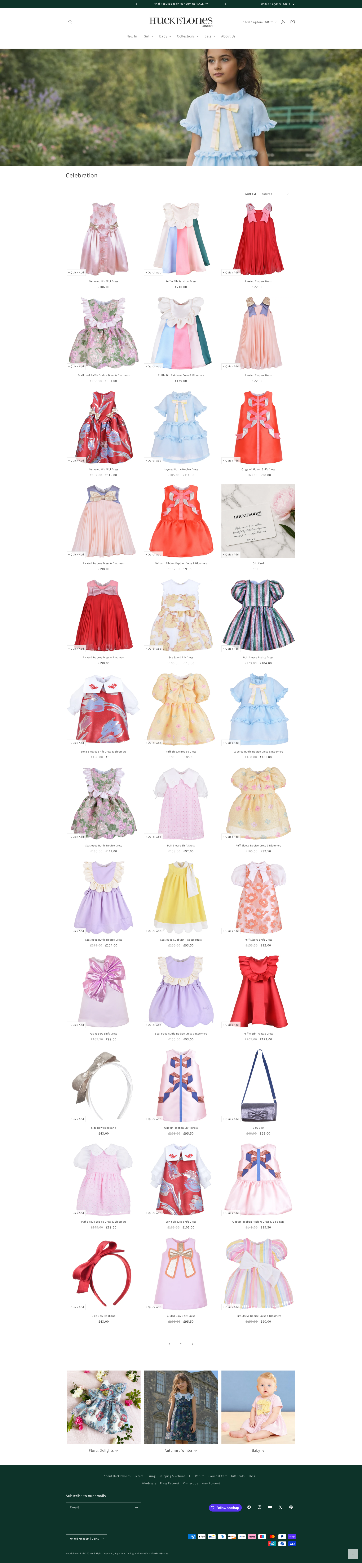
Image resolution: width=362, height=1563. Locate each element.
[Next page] (192, 1344)
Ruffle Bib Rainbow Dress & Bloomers (181, 375)
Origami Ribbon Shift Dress (258, 469)
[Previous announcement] (136, 4)
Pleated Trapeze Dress (258, 281)
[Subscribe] (136, 1507)
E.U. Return (196, 1476)
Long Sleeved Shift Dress (181, 1221)
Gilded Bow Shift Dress (181, 1316)
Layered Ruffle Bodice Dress (181, 469)
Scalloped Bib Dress (181, 657)
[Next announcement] (225, 4)
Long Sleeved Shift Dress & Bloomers (103, 751)
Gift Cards (237, 1476)
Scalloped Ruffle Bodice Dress (103, 845)
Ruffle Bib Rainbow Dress (180, 281)
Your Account (211, 1483)
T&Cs (251, 1476)
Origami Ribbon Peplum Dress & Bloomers (181, 563)
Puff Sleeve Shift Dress (181, 845)
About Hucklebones (117, 1476)
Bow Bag (258, 1128)
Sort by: (250, 194)
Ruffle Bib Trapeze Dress (258, 1033)
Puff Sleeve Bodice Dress (258, 657)
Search (139, 1476)
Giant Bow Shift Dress (103, 1033)
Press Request (169, 1483)
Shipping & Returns (172, 1476)
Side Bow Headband (103, 1128)
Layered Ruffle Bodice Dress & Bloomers (258, 751)
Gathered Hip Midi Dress (103, 281)
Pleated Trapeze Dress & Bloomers (103, 563)
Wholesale (149, 1483)
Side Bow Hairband (103, 1316)
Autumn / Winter (179, 1450)
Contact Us (190, 1483)
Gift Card (258, 563)
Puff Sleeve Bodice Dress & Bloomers (258, 845)
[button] (70, 22)
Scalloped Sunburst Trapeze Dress (181, 939)
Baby (256, 1450)
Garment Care (217, 1476)
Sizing (152, 1476)
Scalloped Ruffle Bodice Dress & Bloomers (103, 375)
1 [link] (170, 1344)
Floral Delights (101, 1450)
